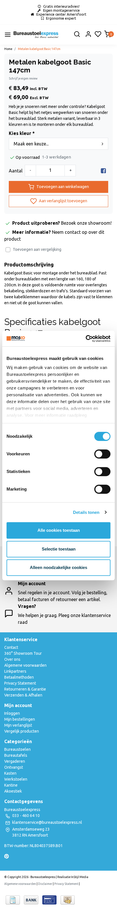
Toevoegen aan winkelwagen (62, 186)
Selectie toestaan (59, 549)
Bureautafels (15, 755)
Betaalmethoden (19, 677)
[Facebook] (103, 170)
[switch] (102, 453)
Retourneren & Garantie (25, 689)
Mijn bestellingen (19, 719)
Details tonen (86, 512)
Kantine (11, 785)
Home (8, 49)
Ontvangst (13, 767)
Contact (11, 647)
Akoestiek (13, 791)
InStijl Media (79, 877)
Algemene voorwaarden (25, 665)
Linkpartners (15, 671)
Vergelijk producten (21, 731)
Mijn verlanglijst (18, 725)
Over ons (12, 659)
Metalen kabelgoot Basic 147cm (39, 49)
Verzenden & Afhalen (23, 695)
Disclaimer (45, 883)
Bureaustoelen (17, 749)
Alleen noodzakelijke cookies (58, 567)
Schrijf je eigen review (23, 78)
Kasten (10, 773)
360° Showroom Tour (23, 653)
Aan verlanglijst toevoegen (62, 201)
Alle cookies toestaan (58, 530)
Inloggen (12, 713)
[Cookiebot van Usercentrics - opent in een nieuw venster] (85, 338)
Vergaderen (14, 761)
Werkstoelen (15, 779)
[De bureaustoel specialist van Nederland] (35, 34)
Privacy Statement (20, 683)
